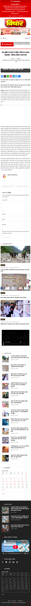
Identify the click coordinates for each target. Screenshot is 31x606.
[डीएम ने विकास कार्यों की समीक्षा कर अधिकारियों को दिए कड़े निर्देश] (5, 368)
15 (22, 481)
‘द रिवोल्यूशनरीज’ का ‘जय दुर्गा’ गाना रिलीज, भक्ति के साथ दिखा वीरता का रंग (20, 447)
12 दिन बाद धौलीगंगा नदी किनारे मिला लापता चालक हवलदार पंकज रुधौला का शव (21, 44)
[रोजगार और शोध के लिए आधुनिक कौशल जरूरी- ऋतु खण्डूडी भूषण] (5, 404)
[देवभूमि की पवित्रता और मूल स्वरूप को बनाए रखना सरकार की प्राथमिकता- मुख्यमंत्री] (5, 386)
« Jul (3, 493)
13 (14, 481)
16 (26, 481)
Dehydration (15, 13)
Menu (4, 38)
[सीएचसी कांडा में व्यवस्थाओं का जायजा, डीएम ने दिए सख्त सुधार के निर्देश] (5, 377)
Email (3, 219)
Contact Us (20, 16)
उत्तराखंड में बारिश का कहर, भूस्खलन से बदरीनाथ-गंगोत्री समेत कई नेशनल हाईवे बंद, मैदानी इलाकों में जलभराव (20, 509)
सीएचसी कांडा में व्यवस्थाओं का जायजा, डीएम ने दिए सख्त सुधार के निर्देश (15, 324)
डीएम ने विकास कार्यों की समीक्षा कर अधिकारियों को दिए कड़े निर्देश (13, 297)
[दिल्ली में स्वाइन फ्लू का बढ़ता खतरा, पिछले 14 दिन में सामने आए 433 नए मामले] (5, 422)
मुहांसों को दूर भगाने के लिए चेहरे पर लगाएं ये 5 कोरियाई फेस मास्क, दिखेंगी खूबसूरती (9, 186)
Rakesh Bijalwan (12, 175)
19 (10, 484)
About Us (14, 16)
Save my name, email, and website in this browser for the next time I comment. (15, 232)
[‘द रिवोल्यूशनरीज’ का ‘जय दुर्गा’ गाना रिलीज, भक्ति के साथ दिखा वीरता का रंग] (5, 449)
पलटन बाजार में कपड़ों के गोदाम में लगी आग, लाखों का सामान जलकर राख (20, 526)
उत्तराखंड (2, 265)
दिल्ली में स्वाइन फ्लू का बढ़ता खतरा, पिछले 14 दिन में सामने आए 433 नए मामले (19, 420)
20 (15, 484)
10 (3, 481)
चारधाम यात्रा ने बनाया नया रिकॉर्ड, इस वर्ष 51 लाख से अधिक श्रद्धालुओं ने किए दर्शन (20, 517)
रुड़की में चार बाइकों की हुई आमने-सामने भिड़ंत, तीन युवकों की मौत (19, 456)
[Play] (3, 553)
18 (6, 484)
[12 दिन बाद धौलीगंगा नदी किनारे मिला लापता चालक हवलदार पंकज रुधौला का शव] (5, 359)
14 (18, 481)
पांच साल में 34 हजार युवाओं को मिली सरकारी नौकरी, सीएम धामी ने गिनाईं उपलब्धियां (18, 439)
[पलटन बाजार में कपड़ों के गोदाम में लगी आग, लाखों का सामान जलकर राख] (5, 528)
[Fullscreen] (27, 553)
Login (10, 16)
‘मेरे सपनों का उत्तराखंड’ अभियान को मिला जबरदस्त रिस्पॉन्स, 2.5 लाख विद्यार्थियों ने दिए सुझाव (19, 412)
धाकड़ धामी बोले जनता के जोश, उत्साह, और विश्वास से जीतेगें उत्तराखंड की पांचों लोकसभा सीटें (23, 186)
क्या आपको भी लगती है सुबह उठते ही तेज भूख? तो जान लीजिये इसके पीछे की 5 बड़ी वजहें (19, 430)
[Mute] (25, 553)
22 (22, 484)
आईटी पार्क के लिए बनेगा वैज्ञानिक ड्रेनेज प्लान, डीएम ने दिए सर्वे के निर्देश (19, 393)
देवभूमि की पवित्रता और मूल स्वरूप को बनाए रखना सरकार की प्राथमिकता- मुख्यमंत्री (19, 385)
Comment (5, 200)
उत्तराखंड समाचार (15, 4)
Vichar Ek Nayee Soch (14, 267)
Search (27, 38)
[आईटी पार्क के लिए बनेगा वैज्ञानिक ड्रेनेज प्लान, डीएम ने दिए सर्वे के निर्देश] (5, 395)
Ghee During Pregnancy (9, 11)
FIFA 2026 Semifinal (23, 11)
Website (4, 224)
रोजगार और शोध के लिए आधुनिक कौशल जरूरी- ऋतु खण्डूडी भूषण (19, 402)
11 (6, 481)
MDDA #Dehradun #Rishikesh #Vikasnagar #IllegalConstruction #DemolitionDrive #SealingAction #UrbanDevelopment (15, 7)
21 (18, 484)
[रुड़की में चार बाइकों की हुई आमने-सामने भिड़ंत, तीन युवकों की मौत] (5, 458)
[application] (15, 547)
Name (4, 214)
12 (10, 481)
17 (3, 484)
